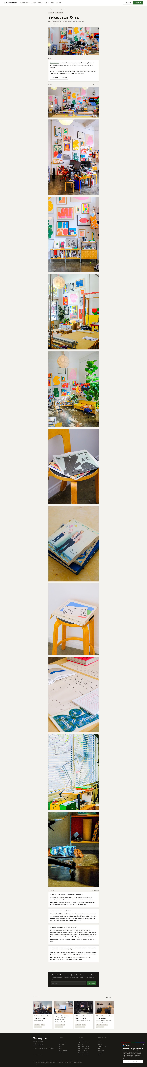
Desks (99, 1048)
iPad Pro (80, 1044)
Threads (46, 1048)
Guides (40, 2)
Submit (58, 2)
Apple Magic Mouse (83, 1052)
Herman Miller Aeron (83, 1054)
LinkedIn (51, 1048)
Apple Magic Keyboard (83, 1042)
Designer (51, 12)
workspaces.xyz (52, 9)
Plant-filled (59, 12)
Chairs (99, 1040)
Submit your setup (63, 1050)
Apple (42, 1024)
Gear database (62, 1042)
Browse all (109, 997)
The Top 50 (61, 1044)
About (52, 2)
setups (61, 9)
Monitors (100, 1044)
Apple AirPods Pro (83, 1050)
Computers (100, 1054)
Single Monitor (80, 1027)
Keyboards (100, 1042)
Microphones (101, 1050)
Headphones (100, 1052)
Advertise (128, 2)
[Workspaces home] (44, 1038)
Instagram (55, 77)
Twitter (64, 77)
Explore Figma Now (133, 1061)
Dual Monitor (100, 1027)
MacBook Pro (81, 1040)
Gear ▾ (46, 2)
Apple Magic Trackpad (83, 1046)
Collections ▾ (24, 2)
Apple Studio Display (83, 1048)
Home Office (38, 1027)
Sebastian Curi (54, 63)
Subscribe (138, 2)
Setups (33, 2)
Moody (83, 1024)
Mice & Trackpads (102, 1046)
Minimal (105, 1024)
